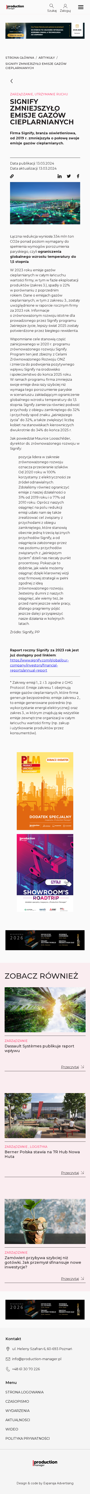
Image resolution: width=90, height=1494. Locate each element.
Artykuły (47, 58)
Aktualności (17, 1420)
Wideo (11, 1429)
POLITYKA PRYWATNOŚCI (27, 1439)
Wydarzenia (17, 1411)
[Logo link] (15, 7)
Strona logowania (24, 1392)
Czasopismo (17, 1402)
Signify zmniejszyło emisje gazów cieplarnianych (36, 66)
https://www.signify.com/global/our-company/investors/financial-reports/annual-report (39, 665)
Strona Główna (19, 58)
